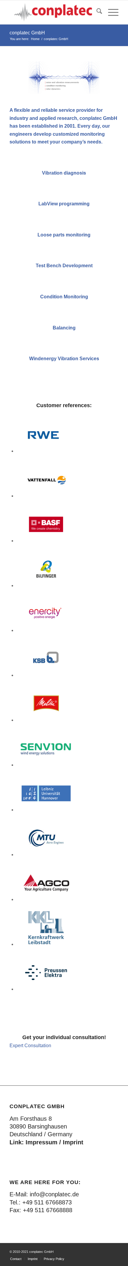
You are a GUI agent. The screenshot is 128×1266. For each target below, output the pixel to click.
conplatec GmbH (27, 32)
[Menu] (110, 12)
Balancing (64, 327)
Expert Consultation (30, 1045)
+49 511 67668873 (47, 1202)
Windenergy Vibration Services (64, 358)
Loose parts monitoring (64, 234)
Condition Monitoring (64, 296)
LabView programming (64, 203)
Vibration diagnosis (64, 172)
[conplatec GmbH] (53, 12)
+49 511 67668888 (47, 1210)
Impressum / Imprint (54, 1142)
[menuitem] (96, 12)
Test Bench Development (64, 265)
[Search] (96, 12)
